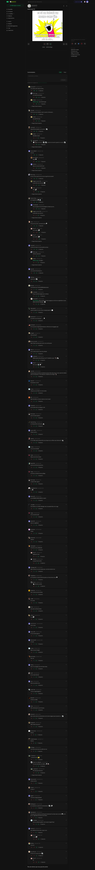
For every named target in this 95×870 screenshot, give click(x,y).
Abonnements (11, 18)
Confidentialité (74, 56)
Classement (10, 30)
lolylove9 (35, 559)
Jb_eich (34, 582)
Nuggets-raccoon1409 (37, 181)
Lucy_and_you (33, 851)
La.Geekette (35, 292)
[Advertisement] (79, 20)
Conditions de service (75, 54)
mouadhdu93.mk (33, 488)
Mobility (32, 843)
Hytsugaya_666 (33, 567)
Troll (44, 47)
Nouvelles (10, 9)
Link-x (34, 187)
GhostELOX (32, 405)
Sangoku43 (32, 722)
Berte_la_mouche (33, 341)
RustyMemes (33, 575)
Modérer (10, 23)
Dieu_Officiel (35, 157)
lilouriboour (32, 529)
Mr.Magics (32, 747)
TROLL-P (32, 349)
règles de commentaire (42, 82)
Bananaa (32, 285)
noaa (31, 681)
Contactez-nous (74, 51)
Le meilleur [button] (10, 13)
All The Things (49, 47)
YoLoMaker (35, 820)
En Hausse (10, 11)
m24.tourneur (33, 730)
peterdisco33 (33, 316)
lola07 (31, 673)
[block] (66, 44)
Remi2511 (32, 380)
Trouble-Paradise (33, 739)
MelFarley (32, 277)
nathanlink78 (34, 5)
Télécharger (16, 5)
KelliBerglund (33, 804)
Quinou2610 (33, 86)
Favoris (9, 21)
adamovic (35, 164)
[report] (64, 44)
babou (31, 706)
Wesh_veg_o (35, 93)
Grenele (32, 787)
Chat (9, 28)
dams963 (32, 269)
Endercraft (32, 714)
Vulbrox (32, 664)
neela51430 (32, 689)
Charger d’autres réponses (37, 106)
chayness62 (32, 537)
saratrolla (32, 371)
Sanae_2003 (32, 631)
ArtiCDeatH (32, 324)
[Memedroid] (8, 1)
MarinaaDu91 (35, 140)
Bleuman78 (32, 496)
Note (60, 72)
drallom (34, 99)
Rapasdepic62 (33, 812)
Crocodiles (32, 504)
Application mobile (75, 49)
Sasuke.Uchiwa (33, 198)
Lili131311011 (33, 623)
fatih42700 (32, 521)
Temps (65, 72)
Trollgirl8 (32, 333)
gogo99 (32, 795)
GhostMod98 (35, 204)
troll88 (31, 598)
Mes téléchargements (12, 26)
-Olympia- (32, 110)
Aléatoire (10, 16)
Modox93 (32, 697)
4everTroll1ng (33, 422)
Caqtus (31, 455)
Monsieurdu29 (33, 640)
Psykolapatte (33, 545)
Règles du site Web (75, 53)
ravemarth (32, 245)
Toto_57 (34, 228)
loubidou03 (35, 356)
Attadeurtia (32, 590)
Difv (31, 397)
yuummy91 (32, 127)
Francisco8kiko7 (33, 151)
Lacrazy (32, 389)
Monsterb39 (35, 298)
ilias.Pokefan (33, 656)
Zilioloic (32, 615)
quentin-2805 (33, 430)
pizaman (32, 438)
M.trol (31, 607)
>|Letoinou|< (33, 755)
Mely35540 (32, 463)
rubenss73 (32, 828)
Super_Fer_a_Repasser (37, 762)
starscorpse (32, 413)
